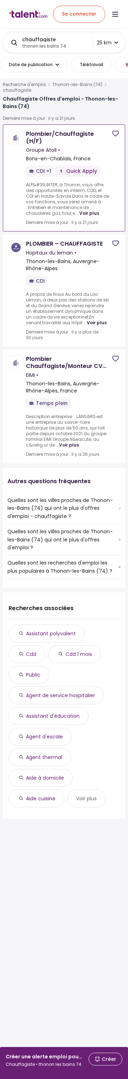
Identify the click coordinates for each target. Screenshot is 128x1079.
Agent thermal (44, 757)
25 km (104, 42)
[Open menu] (115, 14)
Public (33, 674)
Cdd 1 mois (78, 654)
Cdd (31, 654)
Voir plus (89, 213)
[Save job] (115, 133)
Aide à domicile (45, 777)
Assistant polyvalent (51, 633)
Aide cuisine (40, 798)
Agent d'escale (44, 736)
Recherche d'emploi (24, 84)
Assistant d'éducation (53, 716)
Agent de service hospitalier (60, 695)
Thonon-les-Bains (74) (77, 84)
